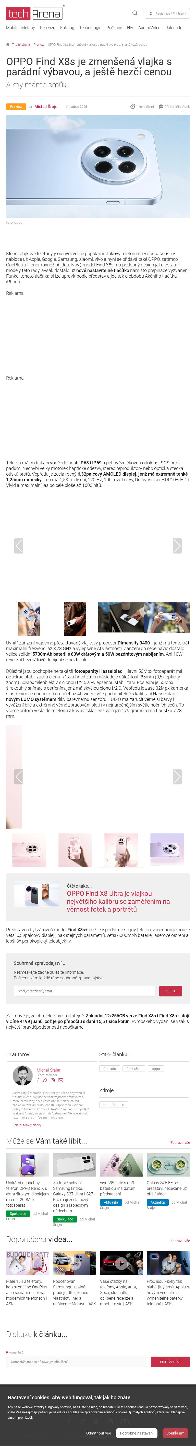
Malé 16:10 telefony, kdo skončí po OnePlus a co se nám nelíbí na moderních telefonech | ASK (26, 1292)
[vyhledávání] (135, 13)
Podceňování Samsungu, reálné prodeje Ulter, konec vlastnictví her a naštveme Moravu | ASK (74, 1292)
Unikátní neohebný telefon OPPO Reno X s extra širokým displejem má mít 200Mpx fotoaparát (27, 1194)
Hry (130, 28)
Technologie (90, 28)
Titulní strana (21, 44)
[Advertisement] (98, 332)
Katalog (67, 28)
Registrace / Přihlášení (171, 13)
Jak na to (174, 28)
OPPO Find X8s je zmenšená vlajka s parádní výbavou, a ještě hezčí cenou (97, 44)
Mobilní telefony (20, 28)
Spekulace (18, 1214)
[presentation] (18, 546)
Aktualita (111, 1202)
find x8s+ (134, 1069)
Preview (39, 44)
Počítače (114, 28)
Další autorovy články (27, 1125)
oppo (156, 1069)
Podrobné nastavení (137, 1433)
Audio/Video (149, 28)
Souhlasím (175, 1433)
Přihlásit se (170, 1362)
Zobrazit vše (180, 1142)
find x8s (109, 1069)
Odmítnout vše (98, 1433)
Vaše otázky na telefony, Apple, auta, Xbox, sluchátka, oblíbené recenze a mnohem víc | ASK (118, 1292)
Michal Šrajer (46, 106)
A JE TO (170, 991)
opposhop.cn (113, 1105)
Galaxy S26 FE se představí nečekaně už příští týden (167, 1188)
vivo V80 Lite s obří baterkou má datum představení (118, 1188)
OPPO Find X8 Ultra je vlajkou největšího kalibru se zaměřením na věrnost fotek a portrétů (118, 901)
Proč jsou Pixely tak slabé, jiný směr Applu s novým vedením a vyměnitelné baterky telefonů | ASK (168, 1292)
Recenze (47, 28)
